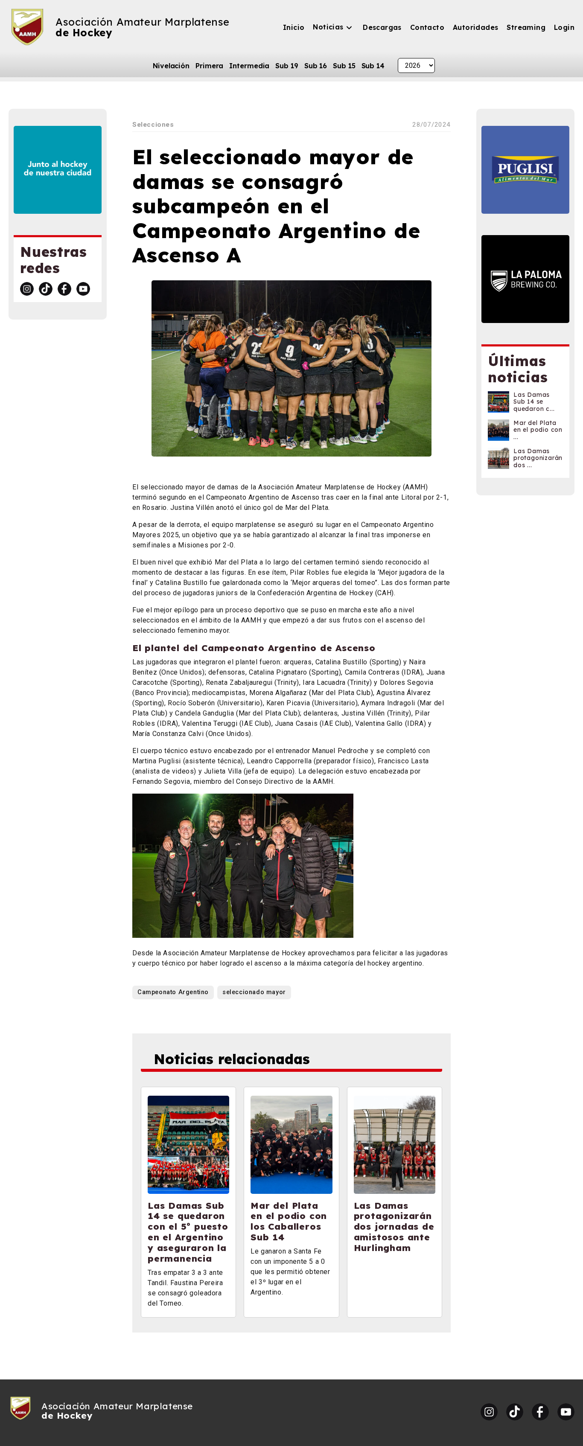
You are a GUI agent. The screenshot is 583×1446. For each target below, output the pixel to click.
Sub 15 (344, 65)
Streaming (526, 27)
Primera (209, 65)
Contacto (427, 27)
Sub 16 (315, 65)
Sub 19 (286, 65)
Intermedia (249, 65)
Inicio (293, 27)
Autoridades (475, 27)
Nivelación (171, 65)
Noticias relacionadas (232, 1059)
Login (564, 27)
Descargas (382, 27)
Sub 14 (373, 65)
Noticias (328, 27)
